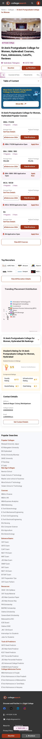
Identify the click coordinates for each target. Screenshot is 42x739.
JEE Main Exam (6, 560)
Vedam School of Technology (11, 486)
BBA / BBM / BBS (10, 151)
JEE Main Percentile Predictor (11, 660)
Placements (28, 75)
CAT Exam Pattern (7, 582)
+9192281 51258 (11, 714)
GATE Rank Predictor (8, 645)
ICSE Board (5, 623)
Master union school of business (12, 479)
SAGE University (7, 458)
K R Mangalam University (10, 447)
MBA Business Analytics (9, 501)
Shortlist (11, 68)
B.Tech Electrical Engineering (11, 519)
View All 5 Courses (21, 242)
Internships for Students (9, 633)
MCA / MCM (8, 183)
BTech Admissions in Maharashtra (13, 680)
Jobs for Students (7, 637)
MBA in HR (5, 498)
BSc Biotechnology (8, 534)
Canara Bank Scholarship (10, 615)
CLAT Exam (5, 549)
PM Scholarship (6, 604)
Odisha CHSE (6, 626)
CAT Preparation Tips (8, 578)
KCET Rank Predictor (8, 652)
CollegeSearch (16, 3)
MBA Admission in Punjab (10, 673)
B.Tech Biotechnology (9, 509)
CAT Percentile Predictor (10, 656)
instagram (24, 708)
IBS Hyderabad (6, 451)
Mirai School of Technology (10, 482)
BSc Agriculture (6, 530)
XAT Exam (5, 567)
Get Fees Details (9, 132)
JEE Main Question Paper (10, 597)
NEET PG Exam (6, 553)
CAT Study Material (8, 594)
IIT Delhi (4, 466)
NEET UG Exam (6, 571)
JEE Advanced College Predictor (12, 663)
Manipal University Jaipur (10, 444)
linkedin (17, 708)
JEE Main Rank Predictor (10, 649)
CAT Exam (5, 542)
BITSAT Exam (6, 575)
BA (4, 212)
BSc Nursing (5, 523)
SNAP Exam (5, 564)
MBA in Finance (6, 494)
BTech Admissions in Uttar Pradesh (13, 676)
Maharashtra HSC (7, 619)
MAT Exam (5, 556)
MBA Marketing (6, 505)
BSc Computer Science (9, 527)
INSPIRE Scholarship (8, 608)
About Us (6, 726)
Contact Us (19, 726)
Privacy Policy (8, 731)
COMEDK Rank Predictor (9, 667)
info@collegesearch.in (13, 719)
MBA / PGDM (8, 122)
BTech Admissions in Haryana (11, 687)
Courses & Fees (14, 75)
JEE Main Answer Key (9, 601)
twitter (11, 708)
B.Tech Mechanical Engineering (12, 512)
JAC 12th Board (7, 630)
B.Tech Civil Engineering (9, 516)
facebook (4, 708)
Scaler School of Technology (11, 475)
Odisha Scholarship (8, 612)
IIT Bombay (5, 462)
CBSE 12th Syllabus (8, 590)
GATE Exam (5, 546)
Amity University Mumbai (10, 455)
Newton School (6, 471)
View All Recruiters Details (21, 279)
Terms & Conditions (25, 731)
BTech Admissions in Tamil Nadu (12, 684)
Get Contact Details (21, 422)
